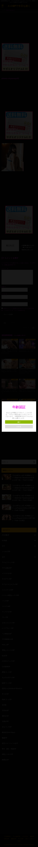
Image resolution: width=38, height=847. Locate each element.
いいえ (19, 426)
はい (19, 422)
